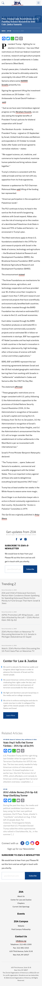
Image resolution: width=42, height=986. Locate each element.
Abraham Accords (23, 112)
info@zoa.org (21, 941)
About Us (21, 896)
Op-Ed (9, 31)
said (4, 102)
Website (21, 926)
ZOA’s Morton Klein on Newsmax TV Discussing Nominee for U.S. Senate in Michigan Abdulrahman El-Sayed (19, 634)
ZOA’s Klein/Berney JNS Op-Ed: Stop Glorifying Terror (20, 794)
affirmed (18, 387)
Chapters (21, 903)
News (3, 31)
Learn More (10, 715)
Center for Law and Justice (21, 900)
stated (22, 274)
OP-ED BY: (20, 739)
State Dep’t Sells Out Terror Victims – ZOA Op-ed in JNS (18, 744)
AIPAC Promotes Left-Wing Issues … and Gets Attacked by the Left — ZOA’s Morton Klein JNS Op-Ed (20, 617)
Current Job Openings (21, 907)
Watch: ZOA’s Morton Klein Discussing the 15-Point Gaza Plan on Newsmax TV (21, 649)
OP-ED (5, 789)
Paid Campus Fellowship (21, 929)
